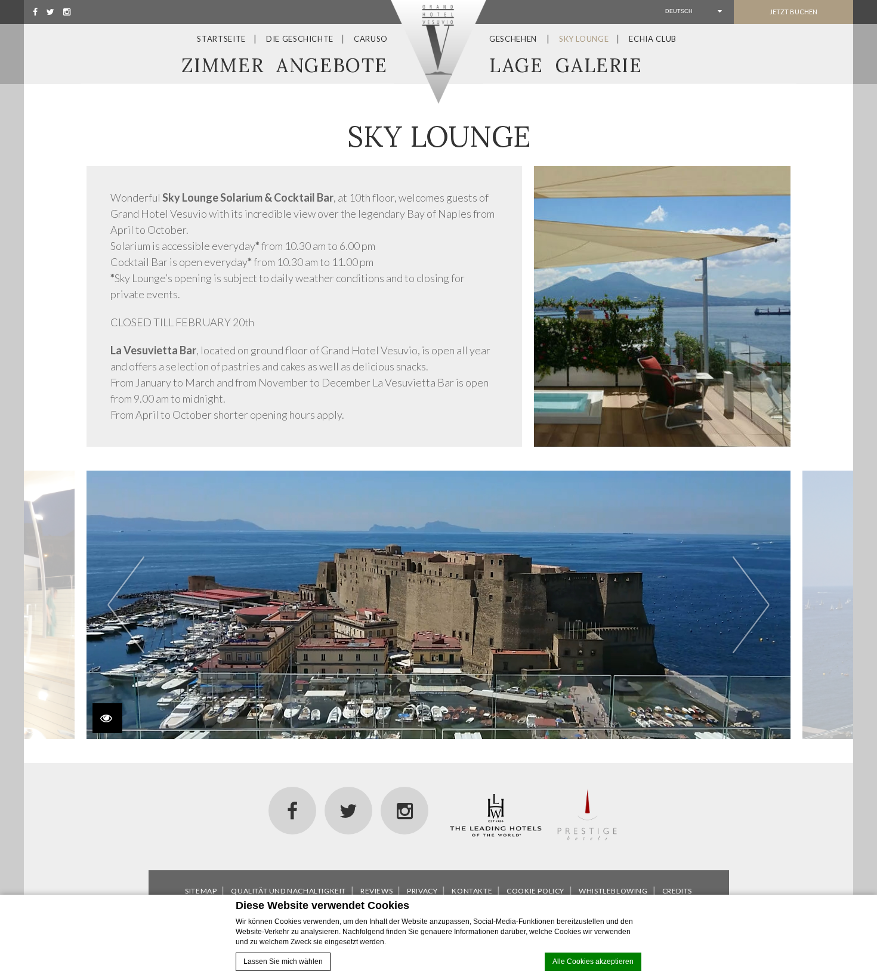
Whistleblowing (613, 890)
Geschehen (513, 39)
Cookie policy (535, 890)
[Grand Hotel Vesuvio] (438, 52)
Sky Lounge (584, 39)
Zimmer (222, 65)
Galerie (598, 65)
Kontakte (472, 890)
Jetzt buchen (793, 12)
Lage (516, 65)
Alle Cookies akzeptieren (593, 961)
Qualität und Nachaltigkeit (288, 890)
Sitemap (201, 890)
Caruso (371, 39)
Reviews (376, 890)
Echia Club (653, 39)
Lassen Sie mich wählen (283, 961)
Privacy (422, 890)
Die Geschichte (299, 39)
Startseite (221, 39)
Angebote (332, 65)
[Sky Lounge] (662, 306)
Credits (677, 890)
